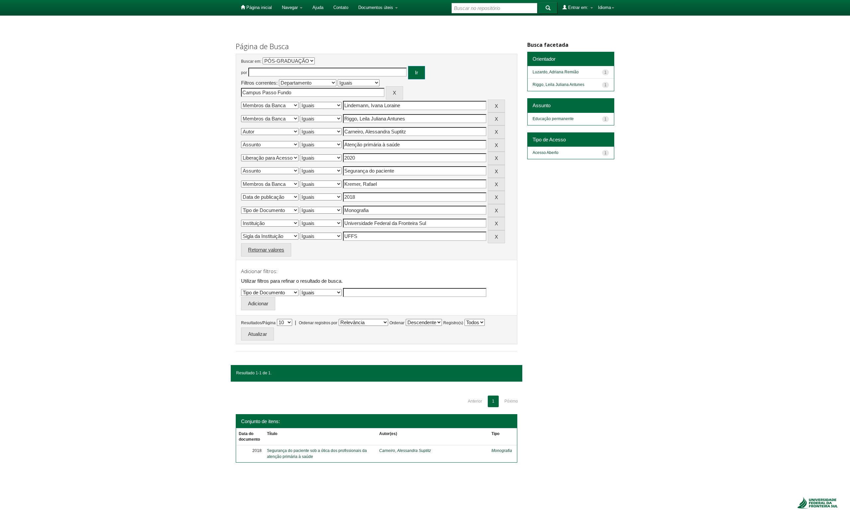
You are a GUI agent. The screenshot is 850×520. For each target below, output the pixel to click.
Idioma (604, 7)
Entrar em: (578, 7)
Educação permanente (553, 118)
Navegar (290, 7)
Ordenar (396, 323)
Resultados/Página (258, 323)
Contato (340, 7)
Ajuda (317, 7)
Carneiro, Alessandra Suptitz (405, 450)
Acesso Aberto (545, 152)
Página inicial (258, 7)
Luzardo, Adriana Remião (556, 72)
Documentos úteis (376, 7)
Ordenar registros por (318, 323)
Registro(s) (453, 323)
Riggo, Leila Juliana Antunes (558, 84)
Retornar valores (266, 250)
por (244, 72)
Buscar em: (251, 61)
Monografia (501, 450)
